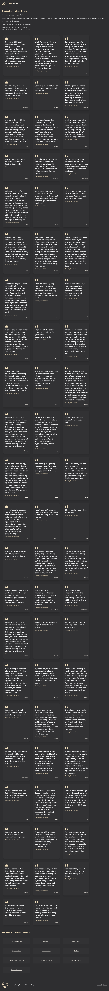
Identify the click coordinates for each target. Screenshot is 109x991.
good (26, 358)
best (27, 146)
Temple (11, 3)
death (86, 146)
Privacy (105, 985)
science (56, 738)
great (56, 358)
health (86, 404)
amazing (25, 107)
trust (27, 819)
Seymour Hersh (16, 951)
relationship (54, 609)
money (86, 538)
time (56, 777)
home (26, 497)
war (87, 819)
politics (26, 577)
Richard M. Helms (16, 970)
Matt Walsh (46, 941)
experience (85, 178)
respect (26, 738)
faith (27, 224)
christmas (55, 922)
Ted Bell (76, 951)
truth (56, 819)
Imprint (99, 985)
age (27, 73)
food (86, 270)
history (26, 450)
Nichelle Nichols (17, 941)
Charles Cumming (46, 960)
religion (26, 655)
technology (25, 777)
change (56, 146)
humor (56, 538)
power (26, 609)
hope (86, 497)
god (27, 317)
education (55, 178)
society (86, 738)
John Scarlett (46, 951)
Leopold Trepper (76, 960)
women (26, 892)
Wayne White (76, 941)
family (56, 270)
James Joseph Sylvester (16, 960)
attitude (56, 107)
